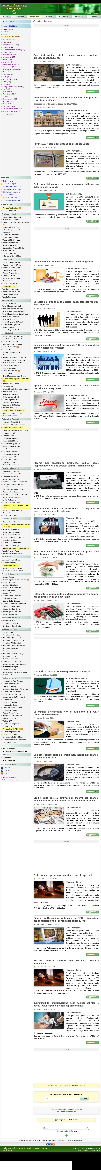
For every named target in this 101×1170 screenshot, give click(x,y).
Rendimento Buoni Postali (11, 626)
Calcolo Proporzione (9, 734)
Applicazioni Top (8, 758)
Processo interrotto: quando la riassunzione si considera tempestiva (66, 962)
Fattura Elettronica (9, 471)
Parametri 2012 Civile (10, 451)
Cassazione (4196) (9, 40)
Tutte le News (8, 181)
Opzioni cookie (95, 1150)
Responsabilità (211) (10, 99)
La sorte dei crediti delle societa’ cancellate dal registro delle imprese (66, 303)
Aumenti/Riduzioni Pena (11, 560)
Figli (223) (6, 89)
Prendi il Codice (66, 1112)
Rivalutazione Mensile (10, 220)
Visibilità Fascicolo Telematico (13, 360)
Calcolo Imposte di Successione (14, 580)
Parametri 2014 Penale (10, 441)
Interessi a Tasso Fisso (11, 268)
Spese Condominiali (9, 614)
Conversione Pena (9, 563)
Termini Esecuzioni (9, 319)
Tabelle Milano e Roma (10, 551)
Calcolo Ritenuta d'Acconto (12, 510)
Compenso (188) (8, 106)
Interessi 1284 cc (8, 276)
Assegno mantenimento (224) (13, 87)
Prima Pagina (7, 29)
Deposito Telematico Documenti (14, 357)
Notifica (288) (7, 59)
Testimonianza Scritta (10, 408)
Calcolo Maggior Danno (11, 273)
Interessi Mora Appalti (10, 294)
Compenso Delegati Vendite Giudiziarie (12, 486)
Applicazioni (19, 16)
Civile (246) (6, 77)
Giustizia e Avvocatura (11, 192)
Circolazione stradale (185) (12, 109)
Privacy (85, 1150)
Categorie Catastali (9, 598)
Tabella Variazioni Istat (10, 243)
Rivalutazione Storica (10, 237)
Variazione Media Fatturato (12, 708)
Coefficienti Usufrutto (10, 585)
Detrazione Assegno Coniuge (13, 653)
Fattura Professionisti (10, 476)
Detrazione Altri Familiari (11, 643)
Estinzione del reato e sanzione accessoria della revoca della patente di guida (66, 185)
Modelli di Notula (8, 462)
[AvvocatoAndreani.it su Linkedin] (50, 1144)
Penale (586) (7, 52)
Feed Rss (6, 32)
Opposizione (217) (9, 94)
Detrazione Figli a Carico (11, 638)
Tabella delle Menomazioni (12, 554)
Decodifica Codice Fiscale (12, 716)
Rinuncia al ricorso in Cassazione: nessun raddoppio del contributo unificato (66, 99)
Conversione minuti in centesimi (14, 740)
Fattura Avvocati (8, 436)
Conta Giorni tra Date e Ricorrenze (15, 689)
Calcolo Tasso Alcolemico (11, 684)
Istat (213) (6, 96)
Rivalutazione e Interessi (11, 217)
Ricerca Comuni (8, 726)
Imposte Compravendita (11, 606)
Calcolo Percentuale (9, 702)
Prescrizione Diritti (9, 686)
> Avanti (75, 1085)
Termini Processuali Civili (11, 306)
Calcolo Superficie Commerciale (14, 604)
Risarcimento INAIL (9, 540)
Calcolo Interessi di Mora (11, 265)
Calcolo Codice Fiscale (10, 713)
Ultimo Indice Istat (9, 245)
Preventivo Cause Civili (11, 422)
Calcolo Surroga (8, 281)
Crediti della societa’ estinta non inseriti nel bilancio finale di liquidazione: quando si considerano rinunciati (66, 799)
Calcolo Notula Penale (10, 465)
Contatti (94, 16)
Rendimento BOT (8, 621)
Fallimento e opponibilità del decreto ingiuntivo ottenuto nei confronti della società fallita (66, 595)
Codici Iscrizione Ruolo (11, 397)
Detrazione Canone (9, 656)
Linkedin (7, 770)
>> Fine (82, 1085)
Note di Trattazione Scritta (12, 363)
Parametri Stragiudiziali (11, 444)
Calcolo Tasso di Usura (11, 283)
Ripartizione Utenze (9, 710)
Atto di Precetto (8, 373)
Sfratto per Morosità (10, 371)
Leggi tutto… (92, 91)
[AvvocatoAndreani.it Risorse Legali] (14, 7)
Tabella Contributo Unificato (12, 339)
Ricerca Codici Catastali (11, 601)
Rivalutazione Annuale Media (13, 248)
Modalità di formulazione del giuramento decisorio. (62, 671)
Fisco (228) (6, 82)
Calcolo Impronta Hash (10, 400)
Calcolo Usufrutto (8, 582)
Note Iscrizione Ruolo (10, 394)
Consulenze (63, 16)
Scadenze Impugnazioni (11, 325)
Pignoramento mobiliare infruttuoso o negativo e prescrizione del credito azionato (66, 510)
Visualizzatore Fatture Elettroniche (15, 430)
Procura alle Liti (8, 349)
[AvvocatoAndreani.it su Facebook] (47, 1144)
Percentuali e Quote (9, 705)
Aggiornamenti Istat (10, 197)
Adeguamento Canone (10, 227)
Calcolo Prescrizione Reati (12, 568)
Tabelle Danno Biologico (11, 545)
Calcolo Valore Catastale (11, 596)
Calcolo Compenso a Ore (11, 503)
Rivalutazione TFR (9, 251)
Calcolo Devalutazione (10, 235)
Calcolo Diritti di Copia (10, 341)
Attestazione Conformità (11, 352)
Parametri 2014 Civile (10, 438)
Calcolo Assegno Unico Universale (15, 672)
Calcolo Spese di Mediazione (13, 497)
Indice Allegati (7, 386)
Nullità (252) (6, 72)
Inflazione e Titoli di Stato (11, 256)
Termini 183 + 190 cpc (10, 317)
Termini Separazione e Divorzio (13, 311)
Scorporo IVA (7, 700)
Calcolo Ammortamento (11, 278)
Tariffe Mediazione (9, 500)
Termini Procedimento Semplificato (15, 314)
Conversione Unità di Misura (12, 737)
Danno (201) (7, 104)
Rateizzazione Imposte (10, 667)
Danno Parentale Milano (11, 535)
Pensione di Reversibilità (11, 588)
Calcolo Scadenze (9, 303)
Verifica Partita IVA (9, 718)
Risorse (49, 16)
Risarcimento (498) (9, 55)
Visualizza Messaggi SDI (11, 474)
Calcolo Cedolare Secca (11, 609)
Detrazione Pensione (10, 651)
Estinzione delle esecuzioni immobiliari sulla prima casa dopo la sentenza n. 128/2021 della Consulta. (66, 553)
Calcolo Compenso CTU (11, 479)
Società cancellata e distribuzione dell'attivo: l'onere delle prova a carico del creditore (66, 346)
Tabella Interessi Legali (10, 289)
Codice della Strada (9, 416)
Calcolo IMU (7, 593)
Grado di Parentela (9, 590)
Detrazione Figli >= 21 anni (12, 635)
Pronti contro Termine (10, 623)
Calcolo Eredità (8, 577)
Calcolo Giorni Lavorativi (11, 692)
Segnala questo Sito (9, 777)
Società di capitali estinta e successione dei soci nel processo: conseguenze (66, 56)
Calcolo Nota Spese (9, 460)
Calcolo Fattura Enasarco (11, 492)
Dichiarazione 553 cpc (10, 384)
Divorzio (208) (7, 101)
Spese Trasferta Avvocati (11, 446)
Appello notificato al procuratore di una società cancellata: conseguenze (66, 387)
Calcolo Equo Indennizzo (11, 543)
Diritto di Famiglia (9, 184)
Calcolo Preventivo (9, 513)
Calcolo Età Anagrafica (10, 724)
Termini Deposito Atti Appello (12, 322)
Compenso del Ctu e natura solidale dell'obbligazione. (64, 261)
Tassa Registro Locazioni (11, 612)
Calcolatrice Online (9, 515)
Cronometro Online (9, 742)
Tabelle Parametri (8, 449)
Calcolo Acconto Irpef (10, 659)
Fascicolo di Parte (9, 347)
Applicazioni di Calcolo (11, 200)
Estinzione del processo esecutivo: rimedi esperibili (63, 875)
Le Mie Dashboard (9, 211)
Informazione (35, 16)
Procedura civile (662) (10, 45)
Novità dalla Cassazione (12, 186)
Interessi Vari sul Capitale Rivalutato (16, 222)
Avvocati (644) (7, 47)
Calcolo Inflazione (9, 253)
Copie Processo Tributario (12, 344)
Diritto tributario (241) (10, 79)
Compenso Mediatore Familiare (13, 489)
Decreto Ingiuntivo (9, 368)
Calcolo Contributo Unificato (12, 336)
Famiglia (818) (7, 42)
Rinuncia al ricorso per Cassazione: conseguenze (61, 144)
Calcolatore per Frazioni (11, 732)
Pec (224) (6, 84)
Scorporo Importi (8, 433)
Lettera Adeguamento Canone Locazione (13, 231)
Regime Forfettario (9, 669)
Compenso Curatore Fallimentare (14, 482)
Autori (4, 34)
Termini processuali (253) (11, 69)
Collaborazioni (79, 16)
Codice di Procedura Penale (12, 571)
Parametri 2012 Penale (10, 454)
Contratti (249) (7, 74)
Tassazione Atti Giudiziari (11, 405)
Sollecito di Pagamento (10, 365)
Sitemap (9, 1150)
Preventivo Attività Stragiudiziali (14, 425)
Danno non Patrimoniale (11, 529)
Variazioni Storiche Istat (11, 240)
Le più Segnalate (8, 760)
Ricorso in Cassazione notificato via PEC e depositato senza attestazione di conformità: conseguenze (66, 919)
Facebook (7, 768)
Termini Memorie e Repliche (12, 309)
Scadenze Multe (8, 327)
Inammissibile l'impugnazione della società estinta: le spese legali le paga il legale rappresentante (66, 1004)
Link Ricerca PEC (9, 749)
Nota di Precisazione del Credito (14, 376)
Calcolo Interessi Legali (11, 262)
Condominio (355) (8, 57)
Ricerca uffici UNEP (9, 392)
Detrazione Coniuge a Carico (13, 640)
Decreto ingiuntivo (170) (11, 111)
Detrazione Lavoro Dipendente (13, 646)
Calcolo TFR (7, 675)
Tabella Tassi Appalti (9, 297)
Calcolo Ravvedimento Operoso (14, 664)
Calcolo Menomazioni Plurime (13, 537)
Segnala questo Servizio (68, 1120)
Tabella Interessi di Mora (11, 292)
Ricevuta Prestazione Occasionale (15, 495)
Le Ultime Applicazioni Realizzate (14, 751)
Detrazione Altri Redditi (10, 648)
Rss (5, 773)
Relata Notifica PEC (9, 355)
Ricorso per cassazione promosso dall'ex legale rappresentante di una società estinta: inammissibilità (66, 464)
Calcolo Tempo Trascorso (11, 694)
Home (5, 16)
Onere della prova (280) (11, 64)
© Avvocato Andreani (10, 780)
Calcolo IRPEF (7, 632)
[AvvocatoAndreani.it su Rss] (53, 1144)
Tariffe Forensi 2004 (9, 457)
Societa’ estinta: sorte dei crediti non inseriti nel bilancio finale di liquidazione (66, 756)
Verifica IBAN (7, 721)
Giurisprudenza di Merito (12, 189)
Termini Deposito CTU (10, 330)
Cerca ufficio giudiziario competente (15, 389)
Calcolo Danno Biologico (11, 522)
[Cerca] (87, 1128)
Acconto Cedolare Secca (11, 661)
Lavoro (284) (7, 62)
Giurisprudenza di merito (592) (13, 50)
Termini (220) (7, 91)
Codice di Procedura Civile (12, 413)
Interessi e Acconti (9, 270)
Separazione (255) (9, 67)
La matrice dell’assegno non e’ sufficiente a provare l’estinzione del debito (66, 713)
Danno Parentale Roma (11, 532)
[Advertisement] (10, 145)
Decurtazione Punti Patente (12, 681)
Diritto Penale (8, 195)
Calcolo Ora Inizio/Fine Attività (13, 697)
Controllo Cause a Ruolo (11, 402)
